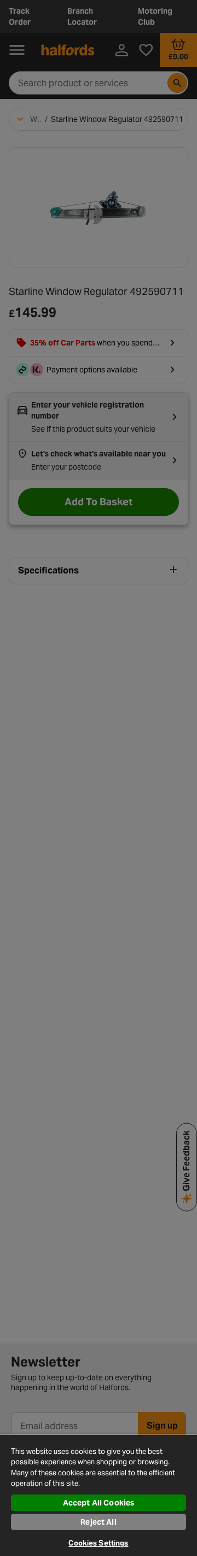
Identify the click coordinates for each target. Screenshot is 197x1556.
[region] (98, 1495)
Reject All (98, 1522)
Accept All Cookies (99, 1503)
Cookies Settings (98, 1543)
